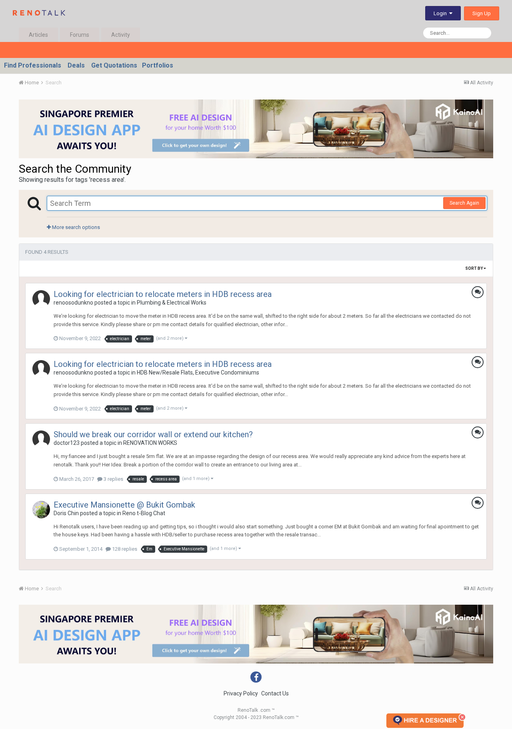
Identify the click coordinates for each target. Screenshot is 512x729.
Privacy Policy (241, 693)
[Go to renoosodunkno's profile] (41, 299)
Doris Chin (66, 513)
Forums (79, 35)
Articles (38, 35)
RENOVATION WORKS (150, 443)
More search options (75, 227)
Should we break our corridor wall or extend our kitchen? (153, 434)
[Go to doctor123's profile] (41, 439)
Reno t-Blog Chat (143, 513)
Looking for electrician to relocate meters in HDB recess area (163, 294)
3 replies (112, 479)
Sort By (474, 268)
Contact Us (275, 693)
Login (441, 13)
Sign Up (481, 13)
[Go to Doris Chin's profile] (41, 509)
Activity (120, 35)
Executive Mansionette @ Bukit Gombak (124, 505)
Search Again (464, 203)
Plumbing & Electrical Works (171, 302)
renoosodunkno (73, 302)
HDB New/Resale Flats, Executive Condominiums (198, 372)
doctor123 (67, 443)
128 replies (124, 549)
